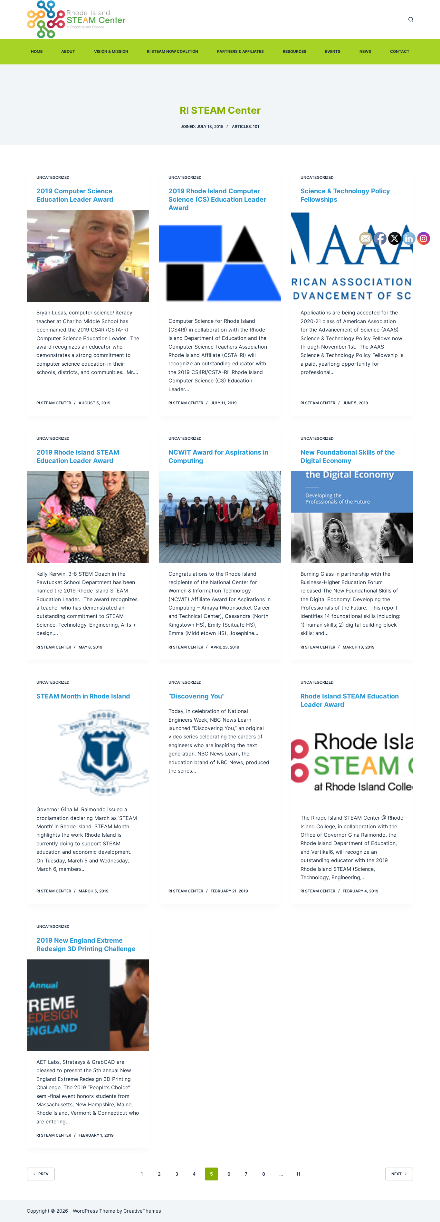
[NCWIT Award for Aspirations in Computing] (220, 517)
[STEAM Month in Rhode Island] (88, 753)
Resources (294, 51)
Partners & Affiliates (240, 51)
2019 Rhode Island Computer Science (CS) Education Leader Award (217, 199)
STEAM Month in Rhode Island (83, 696)
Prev (43, 1173)
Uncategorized (53, 177)
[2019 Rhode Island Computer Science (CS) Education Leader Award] (220, 264)
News (365, 51)
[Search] (410, 19)
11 (298, 1174)
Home (37, 51)
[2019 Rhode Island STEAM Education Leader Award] (88, 517)
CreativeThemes (142, 1211)
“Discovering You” (196, 696)
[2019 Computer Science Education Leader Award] (88, 256)
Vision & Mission (111, 51)
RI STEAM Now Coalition (172, 51)
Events (332, 51)
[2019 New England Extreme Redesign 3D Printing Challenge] (88, 1005)
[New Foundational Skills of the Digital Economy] (352, 517)
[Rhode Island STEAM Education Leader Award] (352, 761)
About (68, 51)
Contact (399, 51)
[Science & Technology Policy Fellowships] (352, 256)
